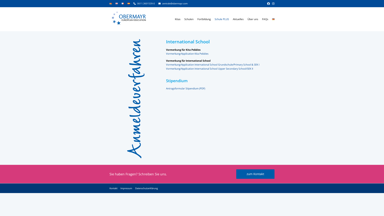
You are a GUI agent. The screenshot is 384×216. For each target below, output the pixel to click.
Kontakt (113, 188)
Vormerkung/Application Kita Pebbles (187, 53)
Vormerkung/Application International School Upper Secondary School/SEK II (209, 68)
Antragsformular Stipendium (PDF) (185, 88)
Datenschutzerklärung (146, 188)
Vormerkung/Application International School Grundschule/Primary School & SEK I (212, 64)
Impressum (126, 188)
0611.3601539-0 (146, 3)
